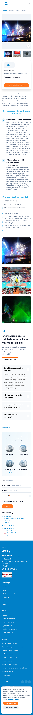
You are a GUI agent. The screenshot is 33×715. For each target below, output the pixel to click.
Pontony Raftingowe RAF (10, 650)
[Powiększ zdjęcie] (16, 31)
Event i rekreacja (8, 633)
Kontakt (4, 604)
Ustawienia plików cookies (22, 711)
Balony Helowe (7, 661)
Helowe (11, 10)
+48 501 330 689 (11, 530)
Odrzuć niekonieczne (11, 707)
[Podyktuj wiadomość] (30, 496)
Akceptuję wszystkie (10, 703)
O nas (4, 590)
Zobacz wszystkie (10, 359)
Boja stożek (6, 675)
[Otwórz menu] (29, 3)
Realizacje (5, 597)
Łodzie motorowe (8, 622)
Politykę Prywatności (16, 501)
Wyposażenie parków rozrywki (12, 647)
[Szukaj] (25, 3)
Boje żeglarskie (7, 626)
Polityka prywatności (13, 699)
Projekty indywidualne (9, 629)
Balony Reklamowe (8, 618)
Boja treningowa (7, 671)
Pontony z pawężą (8, 654)
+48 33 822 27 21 (9, 528)
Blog (3, 601)
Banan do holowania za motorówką (14, 668)
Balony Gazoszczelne (9, 664)
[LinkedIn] (29, 681)
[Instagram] (22, 681)
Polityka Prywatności (9, 594)
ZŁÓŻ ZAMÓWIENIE (15, 85)
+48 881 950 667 (11, 533)
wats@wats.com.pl (9, 536)
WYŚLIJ (6, 506)
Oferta (4, 10)
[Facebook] (26, 681)
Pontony (4, 615)
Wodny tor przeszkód (9, 643)
